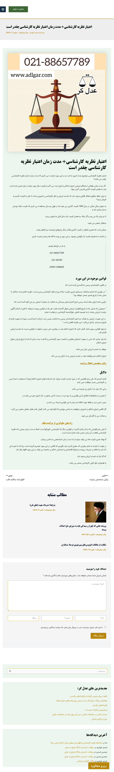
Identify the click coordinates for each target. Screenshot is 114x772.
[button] (18, 9)
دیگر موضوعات (23, 32)
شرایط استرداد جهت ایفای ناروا (42, 505)
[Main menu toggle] (3, 9)
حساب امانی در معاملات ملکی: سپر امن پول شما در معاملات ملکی (79, 714)
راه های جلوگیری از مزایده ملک (57, 423)
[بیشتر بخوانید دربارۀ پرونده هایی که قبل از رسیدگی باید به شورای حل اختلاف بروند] (95, 512)
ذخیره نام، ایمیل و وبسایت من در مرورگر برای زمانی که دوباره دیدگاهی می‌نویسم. (71, 627)
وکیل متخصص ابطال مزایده (93, 363)
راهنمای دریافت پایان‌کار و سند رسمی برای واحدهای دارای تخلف (81, 700)
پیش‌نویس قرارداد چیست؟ (96, 710)
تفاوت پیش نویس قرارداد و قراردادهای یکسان (88, 696)
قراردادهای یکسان (100, 705)
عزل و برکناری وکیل (99, 719)
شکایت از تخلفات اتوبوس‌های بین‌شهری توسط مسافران (83, 545)
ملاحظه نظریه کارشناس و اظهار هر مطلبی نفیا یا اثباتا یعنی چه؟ (76, 743)
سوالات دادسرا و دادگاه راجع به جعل (79, 747)
